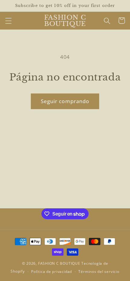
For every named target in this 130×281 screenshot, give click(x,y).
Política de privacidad (51, 271)
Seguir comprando (65, 101)
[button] (8, 20)
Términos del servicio (98, 271)
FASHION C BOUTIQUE (59, 263)
